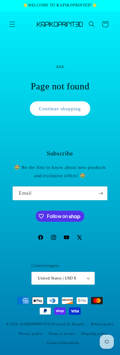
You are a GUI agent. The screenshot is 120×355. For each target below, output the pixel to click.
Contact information (63, 343)
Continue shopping (60, 108)
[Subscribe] (100, 193)
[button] (12, 24)
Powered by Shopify (68, 324)
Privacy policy (30, 333)
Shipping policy (94, 333)
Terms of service (61, 333)
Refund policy (102, 324)
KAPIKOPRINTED (35, 324)
